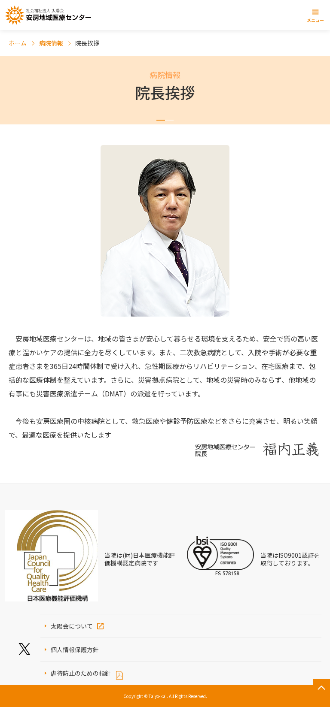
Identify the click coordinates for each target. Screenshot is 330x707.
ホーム (18, 43)
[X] (24, 649)
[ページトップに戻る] (321, 687)
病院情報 (51, 43)
